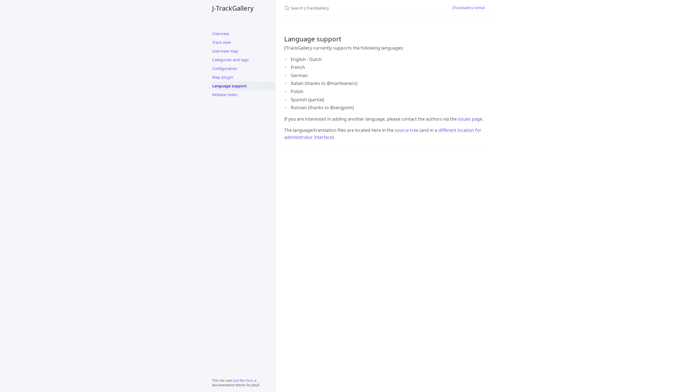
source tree (406, 130)
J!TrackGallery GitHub (469, 7)
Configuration (224, 68)
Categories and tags (230, 59)
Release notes (224, 94)
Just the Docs (243, 380)
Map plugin (222, 77)
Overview (220, 33)
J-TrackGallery (232, 8)
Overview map (225, 51)
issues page (470, 119)
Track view (221, 42)
